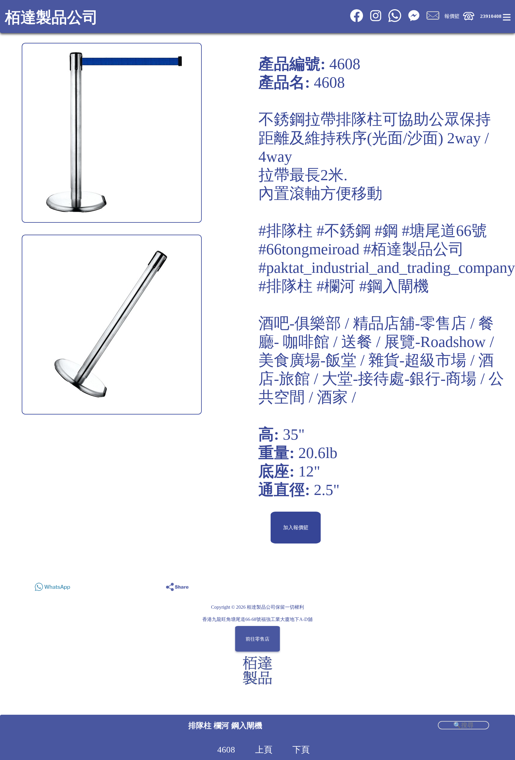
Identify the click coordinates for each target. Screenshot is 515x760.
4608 (226, 749)
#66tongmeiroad (308, 249)
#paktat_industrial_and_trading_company (386, 267)
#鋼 (386, 230)
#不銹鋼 (344, 230)
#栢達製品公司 (413, 249)
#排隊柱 (285, 230)
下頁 (301, 749)
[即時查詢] (414, 20)
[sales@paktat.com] (433, 20)
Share (481, 585)
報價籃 (452, 16)
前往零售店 (257, 638)
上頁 (263, 749)
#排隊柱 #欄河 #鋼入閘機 (343, 286)
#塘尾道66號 (444, 230)
